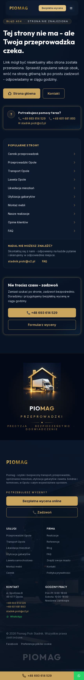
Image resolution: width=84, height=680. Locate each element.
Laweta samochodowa (19, 560)
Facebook (12, 643)
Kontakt (54, 93)
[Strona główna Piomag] (23, 462)
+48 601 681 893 (16, 606)
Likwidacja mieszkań (18, 547)
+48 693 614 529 (16, 602)
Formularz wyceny (42, 325)
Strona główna (24, 93)
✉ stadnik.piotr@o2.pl (32, 123)
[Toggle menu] (71, 8)
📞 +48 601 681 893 (62, 118)
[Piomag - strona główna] (24, 8)
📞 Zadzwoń (42, 512)
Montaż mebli (14, 566)
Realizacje (53, 535)
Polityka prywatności (58, 572)
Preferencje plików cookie (36, 643)
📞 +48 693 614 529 (32, 118)
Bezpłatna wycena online (42, 501)
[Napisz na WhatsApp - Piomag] (79, 675)
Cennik (10, 572)
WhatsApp (16, 616)
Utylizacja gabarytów (18, 554)
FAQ (44, 261)
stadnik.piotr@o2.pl (21, 261)
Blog (49, 547)
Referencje (53, 541)
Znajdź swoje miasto (59, 560)
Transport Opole (15, 541)
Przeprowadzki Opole (18, 535)
